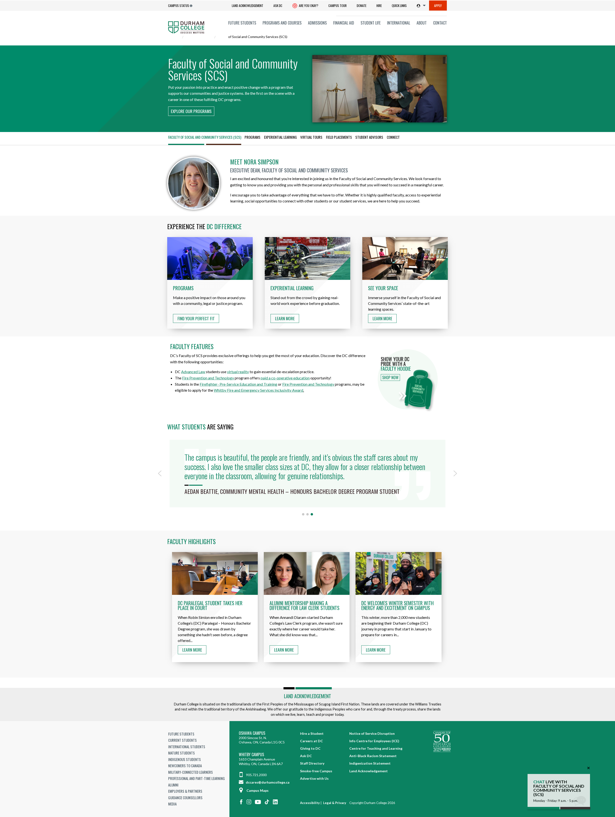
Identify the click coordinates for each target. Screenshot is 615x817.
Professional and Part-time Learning (196, 778)
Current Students (182, 740)
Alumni (173, 784)
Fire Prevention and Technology (208, 378)
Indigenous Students (184, 759)
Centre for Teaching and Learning (375, 748)
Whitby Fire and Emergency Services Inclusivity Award (258, 390)
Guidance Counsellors (185, 797)
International (398, 23)
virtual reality (238, 371)
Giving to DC (310, 748)
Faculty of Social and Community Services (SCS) (204, 137)
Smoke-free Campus (316, 771)
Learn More (285, 318)
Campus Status (178, 5)
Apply (438, 5)
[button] (160, 473)
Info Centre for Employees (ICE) (374, 741)
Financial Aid (343, 23)
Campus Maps (257, 790)
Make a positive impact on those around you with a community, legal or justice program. (209, 296)
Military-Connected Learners (190, 772)
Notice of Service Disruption (372, 733)
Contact (440, 23)
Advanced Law (193, 371)
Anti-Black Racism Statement (373, 756)
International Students (186, 746)
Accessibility (310, 803)
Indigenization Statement (370, 763)
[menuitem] (247, 5)
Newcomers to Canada (185, 765)
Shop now (390, 377)
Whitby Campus (251, 754)
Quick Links (399, 5)
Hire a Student (312, 733)
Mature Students (181, 752)
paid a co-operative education (285, 378)
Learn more (192, 650)
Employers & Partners (185, 791)
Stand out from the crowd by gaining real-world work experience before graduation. (305, 296)
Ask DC (277, 5)
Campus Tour (337, 5)
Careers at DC (311, 741)
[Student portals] (420, 5)
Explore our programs (191, 111)
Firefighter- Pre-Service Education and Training (238, 384)
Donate (361, 5)
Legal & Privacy (334, 803)
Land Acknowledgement (247, 5)
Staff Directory (312, 763)
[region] (307, 476)
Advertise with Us (314, 778)
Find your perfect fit (196, 318)
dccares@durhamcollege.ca (267, 782)
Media (172, 803)
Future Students (242, 23)
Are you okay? (308, 5)
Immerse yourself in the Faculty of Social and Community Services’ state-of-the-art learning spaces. (404, 298)
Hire (379, 5)
